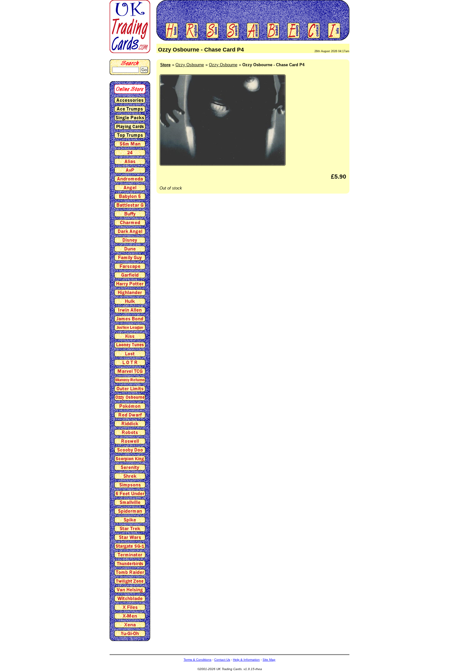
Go (144, 69)
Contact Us (222, 659)
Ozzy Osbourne (189, 64)
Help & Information (246, 659)
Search (130, 63)
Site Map (269, 659)
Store (165, 64)
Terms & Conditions (197, 659)
